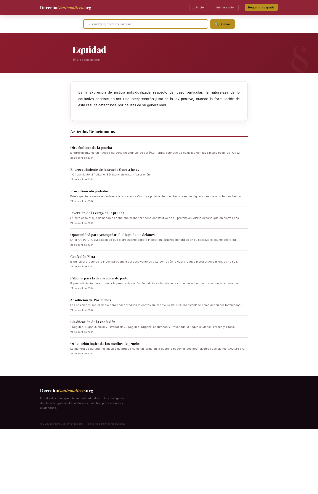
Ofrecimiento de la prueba (91, 147)
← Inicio (198, 7)
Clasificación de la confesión (92, 322)
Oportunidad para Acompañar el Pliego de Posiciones (112, 235)
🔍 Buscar (222, 24)
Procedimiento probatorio (90, 191)
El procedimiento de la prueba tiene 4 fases (104, 169)
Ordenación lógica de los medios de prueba (105, 343)
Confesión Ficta (82, 256)
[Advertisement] (159, 461)
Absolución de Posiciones (90, 300)
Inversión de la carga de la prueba (97, 213)
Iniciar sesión (225, 7)
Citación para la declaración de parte (99, 278)
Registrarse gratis (261, 7)
